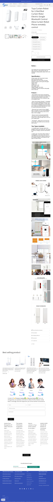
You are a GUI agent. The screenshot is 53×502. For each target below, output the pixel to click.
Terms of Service (29, 479)
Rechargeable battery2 (37, 46)
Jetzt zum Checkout (41, 59)
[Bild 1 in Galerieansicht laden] (7, 36)
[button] (15, 4)
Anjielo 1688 (29, 484)
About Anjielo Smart (43, 471)
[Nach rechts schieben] (28, 36)
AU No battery (35, 37)
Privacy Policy (29, 473)
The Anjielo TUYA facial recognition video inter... (19, 426)
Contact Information (30, 481)
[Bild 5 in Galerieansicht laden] (24, 36)
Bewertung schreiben (33, 466)
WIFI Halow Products (18, 476)
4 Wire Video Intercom (7, 473)
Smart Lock (17, 480)
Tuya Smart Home (18, 471)
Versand (37, 33)
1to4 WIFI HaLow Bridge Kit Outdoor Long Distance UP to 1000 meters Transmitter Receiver (20, 369)
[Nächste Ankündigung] (50, 1)
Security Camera (18, 478)
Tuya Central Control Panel (20, 473)
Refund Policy (29, 475)
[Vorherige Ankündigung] (3, 1)
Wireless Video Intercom (7, 480)
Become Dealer (32, 398)
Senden (11, 419)
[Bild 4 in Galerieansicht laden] (20, 36)
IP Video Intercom (6, 478)
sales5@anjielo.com (42, 480)
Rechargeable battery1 (37, 44)
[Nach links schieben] (4, 36)
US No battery (35, 39)
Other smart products (19, 483)
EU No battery (42, 39)
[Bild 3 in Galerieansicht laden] (16, 36)
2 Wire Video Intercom (7, 476)
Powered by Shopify (47, 501)
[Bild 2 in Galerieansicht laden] (11, 36)
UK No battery (42, 37)
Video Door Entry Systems (8, 471)
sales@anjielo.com (42, 478)
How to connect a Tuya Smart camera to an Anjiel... (32, 426)
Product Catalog (20, 398)
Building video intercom (7, 483)
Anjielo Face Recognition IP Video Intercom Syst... (8, 426)
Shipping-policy (29, 477)
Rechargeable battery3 (37, 48)
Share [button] (33, 343)
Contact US (41, 476)
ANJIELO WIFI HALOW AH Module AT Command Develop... (44, 427)
